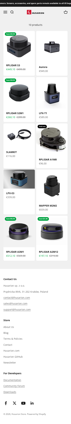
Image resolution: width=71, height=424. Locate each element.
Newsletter (9, 362)
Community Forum (14, 386)
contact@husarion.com (16, 297)
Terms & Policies (12, 338)
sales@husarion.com (15, 303)
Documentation (12, 380)
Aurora (43, 67)
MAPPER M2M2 (48, 205)
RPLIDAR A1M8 (48, 159)
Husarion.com (11, 350)
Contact (7, 344)
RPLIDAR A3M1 (15, 251)
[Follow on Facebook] (5, 403)
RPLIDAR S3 (13, 65)
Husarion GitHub (13, 356)
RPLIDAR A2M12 (48, 251)
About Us (8, 327)
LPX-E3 (10, 193)
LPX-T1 (43, 113)
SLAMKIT (11, 152)
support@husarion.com (17, 309)
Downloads (9, 392)
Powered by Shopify (36, 414)
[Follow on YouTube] (23, 403)
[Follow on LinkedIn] (32, 403)
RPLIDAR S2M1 (15, 113)
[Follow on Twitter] (14, 403)
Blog (5, 332)
